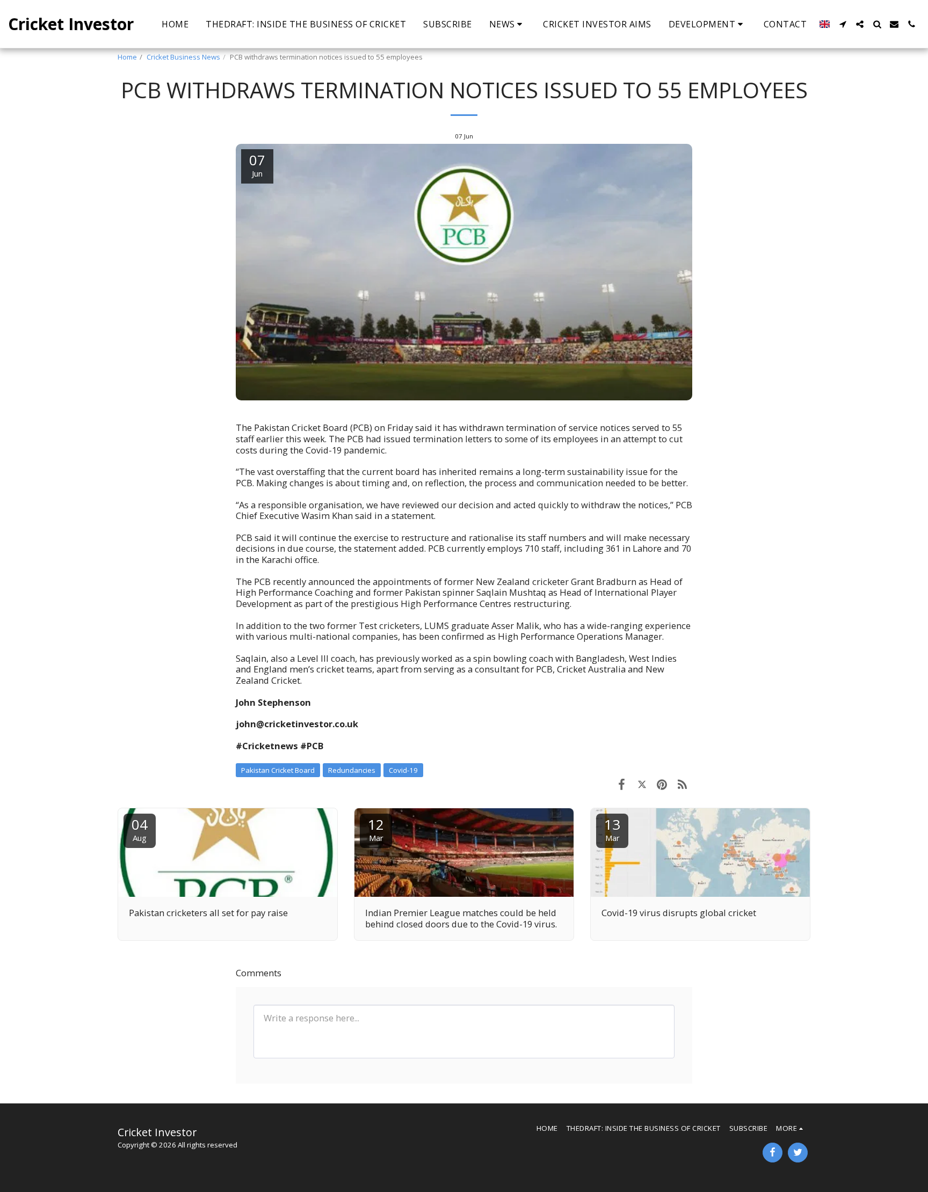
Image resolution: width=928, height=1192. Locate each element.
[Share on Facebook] (622, 784)
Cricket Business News (183, 57)
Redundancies (351, 770)
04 (140, 829)
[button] (507, 24)
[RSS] (682, 784)
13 (612, 829)
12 (376, 829)
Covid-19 (403, 770)
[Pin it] (662, 784)
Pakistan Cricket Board (278, 770)
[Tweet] (642, 784)
